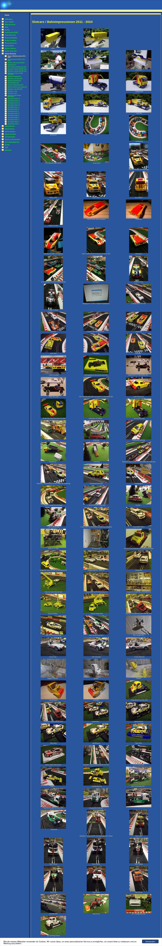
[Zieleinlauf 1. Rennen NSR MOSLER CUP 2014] (96, 763)
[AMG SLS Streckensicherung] (53, 634)
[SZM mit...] (96, 90)
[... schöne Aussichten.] (53, 374)
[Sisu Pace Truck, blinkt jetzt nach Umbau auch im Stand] (138, 547)
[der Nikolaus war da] (53, 439)
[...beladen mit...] (96, 112)
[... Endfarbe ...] (138, 677)
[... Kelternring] (96, 460)
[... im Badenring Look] (96, 785)
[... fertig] (53, 90)
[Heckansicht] (53, 134)
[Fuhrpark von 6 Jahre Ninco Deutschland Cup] (138, 590)
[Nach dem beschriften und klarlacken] (53, 252)
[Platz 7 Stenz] (96, 891)
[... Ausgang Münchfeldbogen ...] (96, 807)
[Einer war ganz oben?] (138, 634)
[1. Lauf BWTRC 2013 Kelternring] (96, 504)
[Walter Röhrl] (53, 742)
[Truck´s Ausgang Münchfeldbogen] (53, 504)
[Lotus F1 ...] (53, 785)
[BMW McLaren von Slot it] (96, 634)
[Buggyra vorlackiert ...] (53, 677)
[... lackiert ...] (96, 47)
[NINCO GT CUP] (53, 224)
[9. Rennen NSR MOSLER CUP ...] (96, 330)
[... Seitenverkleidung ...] (96, 68)
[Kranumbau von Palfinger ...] (96, 417)
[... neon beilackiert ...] (53, 699)
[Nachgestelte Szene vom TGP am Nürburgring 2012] (53, 569)
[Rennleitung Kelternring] (138, 439)
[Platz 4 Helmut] (96, 863)
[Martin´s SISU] (53, 196)
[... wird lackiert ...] (138, 68)
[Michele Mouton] (138, 720)
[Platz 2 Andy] (138, 835)
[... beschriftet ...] (96, 699)
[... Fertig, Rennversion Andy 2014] (138, 699)
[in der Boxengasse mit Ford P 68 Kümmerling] (53, 280)
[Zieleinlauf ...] (138, 352)
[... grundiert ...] (96, 677)
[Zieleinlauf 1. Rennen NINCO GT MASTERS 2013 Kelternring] (53, 482)
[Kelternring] (96, 439)
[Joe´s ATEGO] (138, 196)
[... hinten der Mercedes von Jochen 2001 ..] (53, 807)
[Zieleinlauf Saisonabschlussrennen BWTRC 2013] (138, 612)
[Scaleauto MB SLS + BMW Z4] (96, 569)
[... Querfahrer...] (96, 352)
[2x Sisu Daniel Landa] (138, 763)
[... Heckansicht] (53, 828)
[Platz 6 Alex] (53, 891)
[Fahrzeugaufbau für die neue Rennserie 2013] (96, 374)
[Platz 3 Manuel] (53, 863)
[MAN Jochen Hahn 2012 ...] (138, 785)
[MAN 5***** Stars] (53, 547)
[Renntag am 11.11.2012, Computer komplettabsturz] (96, 302)
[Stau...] (96, 134)
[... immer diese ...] (53, 352)
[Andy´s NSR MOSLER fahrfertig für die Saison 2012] (96, 252)
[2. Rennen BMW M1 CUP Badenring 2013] (96, 590)
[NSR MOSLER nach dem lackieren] (96, 218)
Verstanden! (150, 941)
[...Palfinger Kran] (138, 90)
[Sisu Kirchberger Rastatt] (53, 934)
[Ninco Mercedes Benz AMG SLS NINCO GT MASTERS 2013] (96, 395)
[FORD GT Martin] (53, 309)
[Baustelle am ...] (53, 460)
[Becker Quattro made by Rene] (53, 763)
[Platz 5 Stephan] (138, 863)
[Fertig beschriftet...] (53, 112)
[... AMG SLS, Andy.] (53, 395)
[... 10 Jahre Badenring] (138, 655)
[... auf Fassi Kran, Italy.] (138, 417)
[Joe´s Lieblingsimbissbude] (138, 912)
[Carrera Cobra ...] (53, 655)
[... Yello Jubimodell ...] (96, 655)
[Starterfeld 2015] (53, 912)
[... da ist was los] (96, 162)
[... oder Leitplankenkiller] (53, 525)
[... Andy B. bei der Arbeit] (96, 612)
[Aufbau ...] (53, 47)
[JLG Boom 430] (96, 547)
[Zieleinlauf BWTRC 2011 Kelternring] (138, 168)
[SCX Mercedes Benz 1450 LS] (53, 162)
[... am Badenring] (138, 140)
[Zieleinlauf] (53, 330)
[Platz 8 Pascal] (138, 891)
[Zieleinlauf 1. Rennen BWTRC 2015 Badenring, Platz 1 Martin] (96, 835)
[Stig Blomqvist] (96, 742)
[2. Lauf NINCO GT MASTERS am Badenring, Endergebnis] (96, 525)
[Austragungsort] (138, 482)
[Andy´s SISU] (96, 196)
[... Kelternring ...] (138, 330)
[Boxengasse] (96, 280)
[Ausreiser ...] (138, 504)
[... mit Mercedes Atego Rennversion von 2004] (53, 417)
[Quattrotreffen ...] (96, 720)
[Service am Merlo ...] (53, 612)
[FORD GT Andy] (138, 280)
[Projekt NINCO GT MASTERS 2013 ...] (138, 374)
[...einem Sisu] (138, 112)
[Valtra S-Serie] (96, 912)
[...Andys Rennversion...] (138, 395)
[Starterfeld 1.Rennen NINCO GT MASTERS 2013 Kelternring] (138, 460)
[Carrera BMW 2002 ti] (138, 525)
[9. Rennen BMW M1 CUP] (138, 302)
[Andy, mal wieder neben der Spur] (53, 590)
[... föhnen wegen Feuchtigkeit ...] (53, 68)
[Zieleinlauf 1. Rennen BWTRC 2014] (53, 720)
